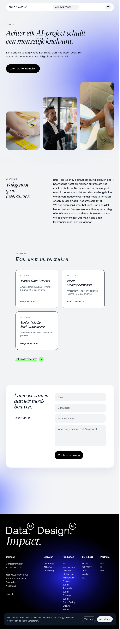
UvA (102, 563)
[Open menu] (108, 7)
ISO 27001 (86, 563)
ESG (84, 577)
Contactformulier (14, 563)
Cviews (66, 606)
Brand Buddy (69, 602)
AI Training (49, 570)
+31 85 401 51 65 (22, 417)
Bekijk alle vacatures (29, 359)
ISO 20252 (87, 567)
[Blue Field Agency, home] (18, 7)
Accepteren (104, 619)
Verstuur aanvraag (69, 455)
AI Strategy (49, 563)
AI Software (49, 567)
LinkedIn (10, 594)
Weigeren (88, 619)
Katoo (66, 609)
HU (101, 567)
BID (102, 570)
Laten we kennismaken (23, 68)
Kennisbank (68, 577)
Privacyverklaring (47, 621)
